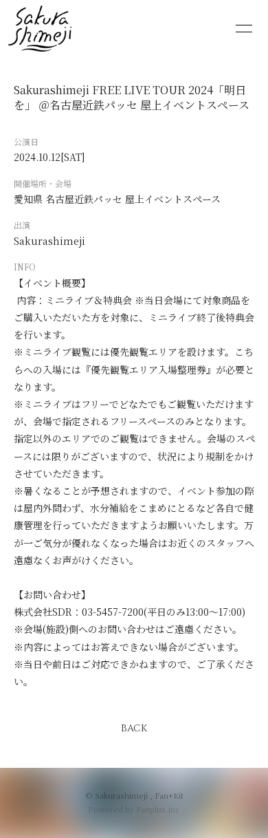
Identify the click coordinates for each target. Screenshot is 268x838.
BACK (134, 728)
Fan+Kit (169, 795)
